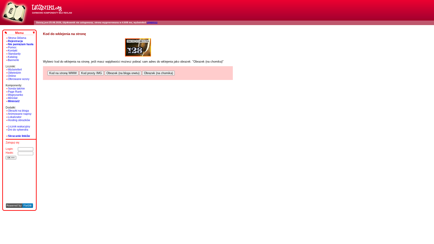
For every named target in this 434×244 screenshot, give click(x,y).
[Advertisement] (19, 175)
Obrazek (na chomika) (158, 73)
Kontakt (12, 50)
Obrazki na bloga (18, 110)
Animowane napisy (19, 113)
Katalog (12, 57)
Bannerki (13, 60)
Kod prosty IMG (91, 73)
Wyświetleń (15, 69)
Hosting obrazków (19, 120)
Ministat (12, 98)
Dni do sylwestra (18, 129)
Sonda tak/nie (16, 88)
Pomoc (12, 47)
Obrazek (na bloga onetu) (122, 73)
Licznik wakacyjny (19, 126)
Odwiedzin (14, 72)
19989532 (152, 22)
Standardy (14, 53)
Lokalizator (14, 117)
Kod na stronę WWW (63, 73)
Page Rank (15, 91)
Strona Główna (17, 38)
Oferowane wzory (18, 79)
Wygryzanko (15, 94)
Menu (19, 33)
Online (12, 75)
